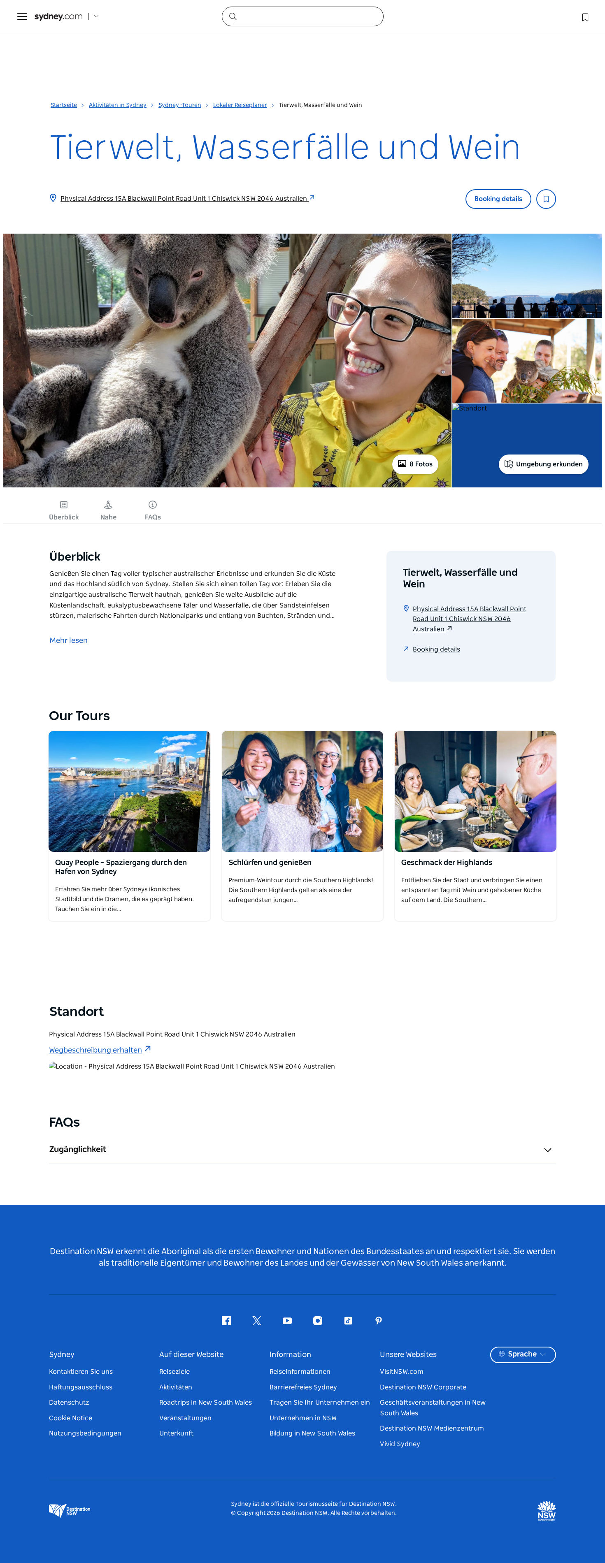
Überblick (64, 517)
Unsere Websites (408, 1355)
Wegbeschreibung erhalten (95, 1050)
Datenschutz (69, 1402)
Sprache (522, 1354)
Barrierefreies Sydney (303, 1387)
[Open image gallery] (227, 486)
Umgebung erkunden (549, 464)
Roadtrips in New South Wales (205, 1402)
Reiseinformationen (300, 1371)
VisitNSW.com (402, 1371)
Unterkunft (176, 1433)
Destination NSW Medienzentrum (432, 1428)
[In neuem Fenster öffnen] (129, 791)
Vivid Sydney (400, 1444)
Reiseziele (174, 1371)
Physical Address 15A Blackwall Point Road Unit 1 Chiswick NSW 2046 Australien (184, 198)
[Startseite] (58, 17)
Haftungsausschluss (80, 1387)
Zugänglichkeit (77, 1150)
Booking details (498, 199)
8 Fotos (421, 464)
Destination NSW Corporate (423, 1387)
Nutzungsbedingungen (85, 1433)
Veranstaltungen (185, 1418)
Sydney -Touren (179, 105)
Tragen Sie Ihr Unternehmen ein (320, 1402)
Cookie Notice (70, 1418)
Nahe (108, 517)
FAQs (153, 517)
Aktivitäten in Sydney (118, 105)
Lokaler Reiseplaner (240, 105)
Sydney (61, 1355)
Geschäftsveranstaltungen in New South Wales (433, 1408)
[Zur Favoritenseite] (584, 16)
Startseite (64, 105)
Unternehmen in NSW (303, 1418)
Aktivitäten (175, 1387)
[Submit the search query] (232, 16)
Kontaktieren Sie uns (81, 1371)
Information (290, 1355)
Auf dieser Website (191, 1355)
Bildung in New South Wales (312, 1433)
